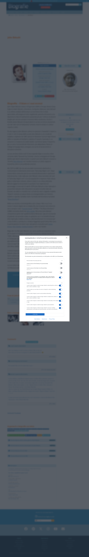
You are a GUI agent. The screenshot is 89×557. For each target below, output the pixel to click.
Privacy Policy (52, 319)
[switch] (60, 263)
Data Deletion (37, 319)
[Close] (67, 238)
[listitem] (44, 260)
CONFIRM (35, 314)
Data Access (44, 319)
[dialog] (44, 278)
